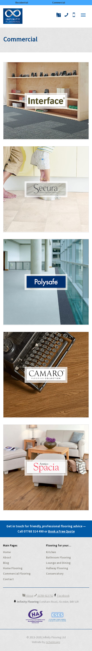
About (7, 557)
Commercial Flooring (17, 573)
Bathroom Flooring (58, 557)
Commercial (58, 2)
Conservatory (55, 573)
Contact (8, 579)
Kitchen (51, 552)
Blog (6, 563)
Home (7, 552)
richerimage (53, 642)
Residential (21, 2)
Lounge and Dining (58, 563)
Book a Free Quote (61, 531)
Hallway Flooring (57, 568)
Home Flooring (12, 568)
